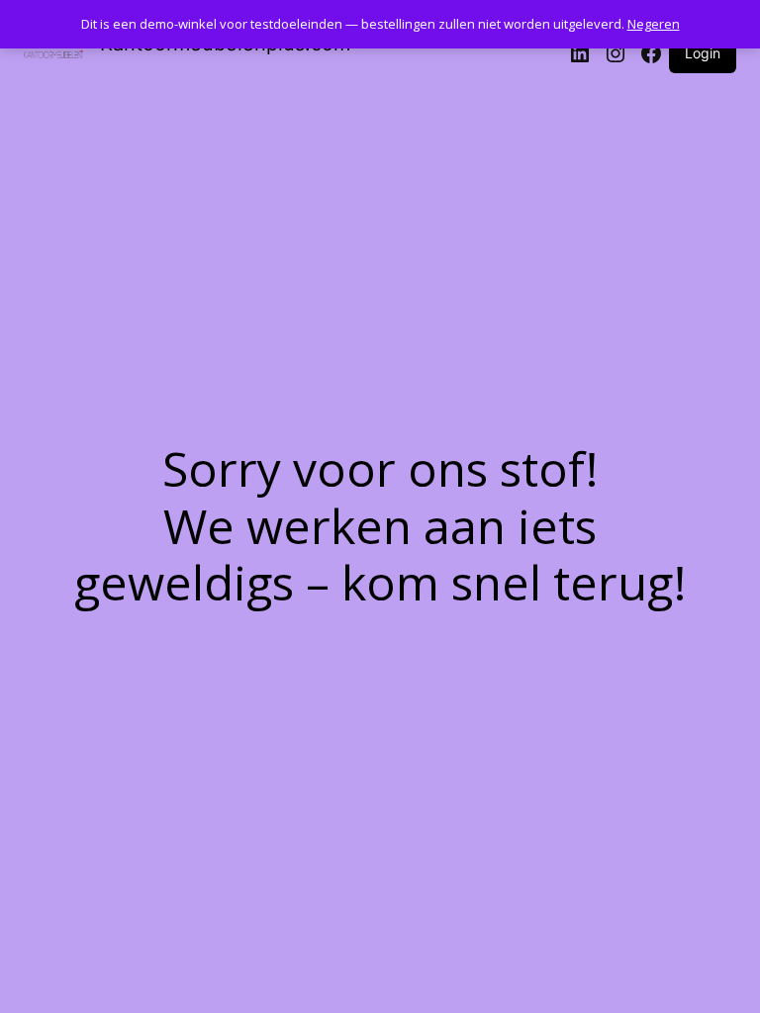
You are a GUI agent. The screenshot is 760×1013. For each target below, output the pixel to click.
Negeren (653, 24)
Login (702, 53)
